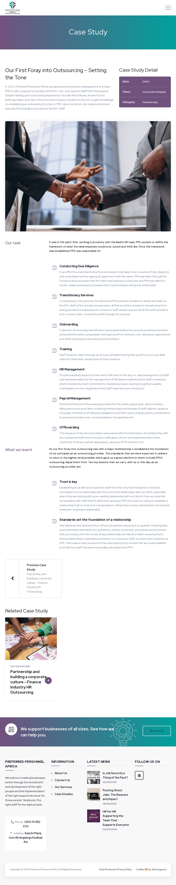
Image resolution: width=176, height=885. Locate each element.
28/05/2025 (110, 803)
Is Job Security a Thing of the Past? (115, 775)
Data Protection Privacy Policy (115, 869)
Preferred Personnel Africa (44, 869)
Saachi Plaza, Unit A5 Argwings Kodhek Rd (26, 837)
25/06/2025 (110, 782)
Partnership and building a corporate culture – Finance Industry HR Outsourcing (28, 682)
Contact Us (62, 780)
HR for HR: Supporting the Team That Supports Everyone (116, 818)
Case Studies (64, 794)
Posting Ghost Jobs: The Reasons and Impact (115, 795)
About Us (61, 773)
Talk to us (157, 731)
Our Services (63, 787)
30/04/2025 (110, 829)
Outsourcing (149, 102)
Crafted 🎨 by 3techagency (151, 869)
